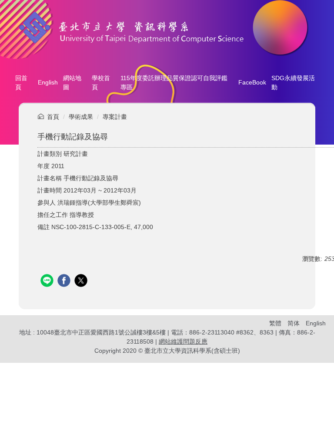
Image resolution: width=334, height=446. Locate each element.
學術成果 (81, 116)
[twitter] (82, 281)
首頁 (53, 116)
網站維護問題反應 (183, 341)
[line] (48, 281)
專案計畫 (115, 116)
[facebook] (65, 281)
